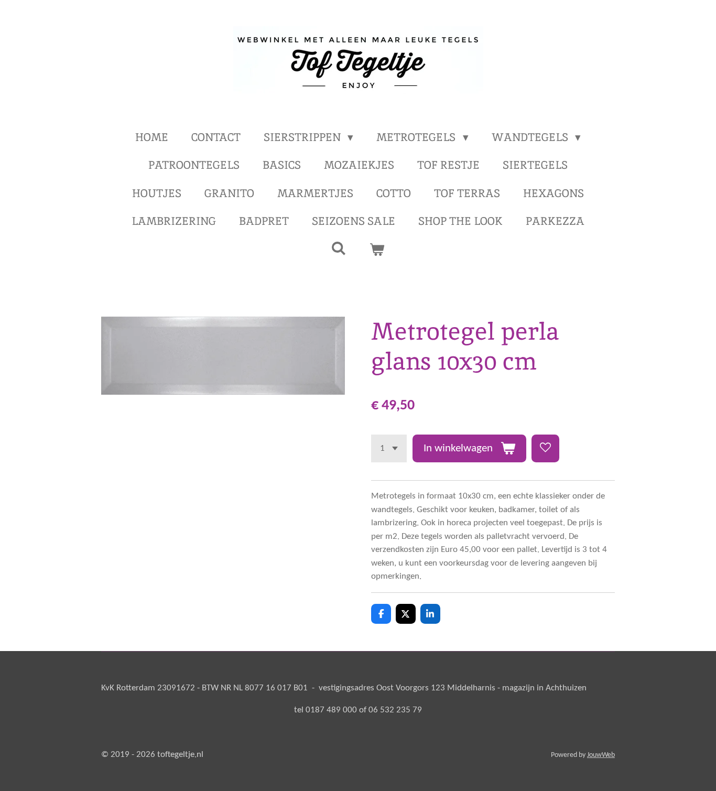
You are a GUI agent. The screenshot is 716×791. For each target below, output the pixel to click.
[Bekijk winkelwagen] (377, 249)
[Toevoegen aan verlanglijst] (545, 448)
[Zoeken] (338, 248)
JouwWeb (601, 755)
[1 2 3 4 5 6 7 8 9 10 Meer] (389, 448)
